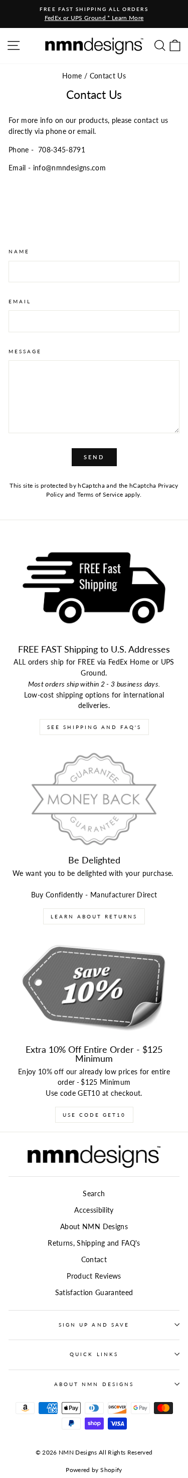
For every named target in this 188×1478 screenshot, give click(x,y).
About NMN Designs (94, 1227)
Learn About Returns (94, 916)
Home (72, 76)
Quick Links (94, 1354)
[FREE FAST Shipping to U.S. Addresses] (94, 588)
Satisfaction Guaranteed (94, 1293)
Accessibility (93, 1210)
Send (94, 457)
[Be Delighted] (94, 799)
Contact (94, 1260)
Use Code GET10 (94, 1115)
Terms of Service (100, 494)
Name (19, 251)
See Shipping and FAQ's (94, 727)
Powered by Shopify (94, 1470)
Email (20, 301)
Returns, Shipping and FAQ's (94, 1243)
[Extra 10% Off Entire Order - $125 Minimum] (94, 988)
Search (94, 1194)
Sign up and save (94, 1325)
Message (25, 351)
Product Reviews (94, 1276)
